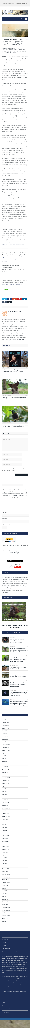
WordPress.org (5, 1012)
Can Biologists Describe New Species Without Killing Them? (18, 675)
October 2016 (5, 880)
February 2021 (5, 736)
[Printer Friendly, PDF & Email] (5, 289)
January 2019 (5, 805)
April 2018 (4, 830)
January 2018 (5, 838)
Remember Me (7, 525)
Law (19, 51)
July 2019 (4, 789)
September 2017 (6, 849)
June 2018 (4, 824)
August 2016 (5, 885)
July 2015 (4, 921)
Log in (3, 1002)
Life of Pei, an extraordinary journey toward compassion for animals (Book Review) (14, 370)
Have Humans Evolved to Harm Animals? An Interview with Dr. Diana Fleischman (18, 684)
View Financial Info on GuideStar (10, 952)
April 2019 (4, 797)
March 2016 (5, 899)
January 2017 (5, 871)
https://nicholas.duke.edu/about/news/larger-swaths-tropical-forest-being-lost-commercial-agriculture (13, 259)
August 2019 (5, 786)
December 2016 (6, 874)
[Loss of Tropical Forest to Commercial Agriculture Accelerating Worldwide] (15, 30)
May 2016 (4, 893)
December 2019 (6, 775)
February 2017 (5, 868)
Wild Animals (13, 52)
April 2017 (4, 863)
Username (4, 512)
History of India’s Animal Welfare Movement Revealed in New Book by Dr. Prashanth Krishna (15, 3)
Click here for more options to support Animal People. (15, 552)
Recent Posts (6, 632)
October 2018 (5, 813)
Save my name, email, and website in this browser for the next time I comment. (15, 469)
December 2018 (6, 808)
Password (4, 518)
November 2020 (6, 744)
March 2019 (5, 800)
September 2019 (6, 783)
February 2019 (5, 802)
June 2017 (4, 857)
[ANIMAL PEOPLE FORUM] (15, 12)
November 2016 (6, 877)
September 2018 (6, 816)
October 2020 (5, 747)
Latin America (15, 51)
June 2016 (4, 891)
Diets (3, 51)
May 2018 (4, 827)
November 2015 (6, 910)
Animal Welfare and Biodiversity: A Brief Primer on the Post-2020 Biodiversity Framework (15, 425)
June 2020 (4, 758)
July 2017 (4, 855)
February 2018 (5, 835)
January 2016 (5, 904)
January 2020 (5, 772)
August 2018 (5, 819)
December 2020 (6, 742)
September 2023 (6, 722)
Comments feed (6, 1009)
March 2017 (5, 866)
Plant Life (23, 51)
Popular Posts (16, 632)
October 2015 (5, 913)
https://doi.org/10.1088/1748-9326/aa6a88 (13, 244)
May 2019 (4, 794)
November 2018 (6, 811)
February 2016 (5, 902)
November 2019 (6, 777)
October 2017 (5, 846)
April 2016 (4, 896)
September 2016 (6, 882)
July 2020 (4, 755)
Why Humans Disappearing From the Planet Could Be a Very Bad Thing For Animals (18, 693)
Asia (3, 49)
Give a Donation (6, 948)
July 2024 (4, 720)
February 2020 (5, 769)
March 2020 (5, 766)
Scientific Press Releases (9, 48)
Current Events (21, 49)
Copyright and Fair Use (20, 991)
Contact (4, 945)
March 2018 (5, 833)
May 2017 (4, 860)
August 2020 (5, 753)
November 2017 (6, 844)
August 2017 (5, 852)
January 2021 (5, 739)
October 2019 (5, 780)
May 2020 (4, 761)
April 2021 (4, 731)
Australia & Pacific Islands (10, 49)
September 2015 (6, 915)
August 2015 (5, 918)
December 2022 (6, 725)
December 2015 (6, 907)
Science (8, 52)
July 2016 (4, 888)
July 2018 (4, 822)
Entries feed (5, 1005)
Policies (4, 942)
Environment (8, 51)
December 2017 (6, 841)
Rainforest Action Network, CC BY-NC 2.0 (12, 284)
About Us (4, 936)
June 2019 (4, 791)
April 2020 (4, 764)
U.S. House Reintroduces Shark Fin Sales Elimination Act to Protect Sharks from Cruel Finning (19, 703)
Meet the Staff (5, 939)
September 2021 (6, 728)
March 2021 (5, 733)
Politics (4, 52)
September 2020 (6, 750)
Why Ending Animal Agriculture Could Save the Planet (18, 668)
